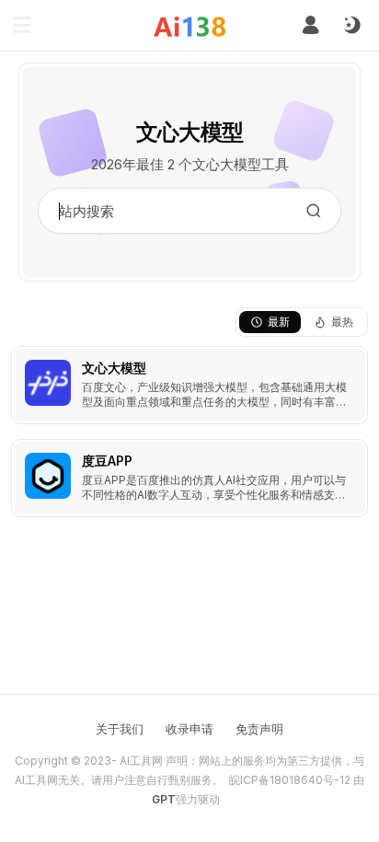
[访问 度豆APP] (48, 476)
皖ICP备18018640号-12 (289, 780)
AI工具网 (141, 760)
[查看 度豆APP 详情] (189, 478)
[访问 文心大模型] (48, 383)
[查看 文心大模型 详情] (189, 385)
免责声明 (259, 728)
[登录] (310, 25)
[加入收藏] (349, 364)
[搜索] (314, 211)
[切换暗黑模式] (351, 25)
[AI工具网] (190, 26)
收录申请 (189, 728)
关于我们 (120, 728)
